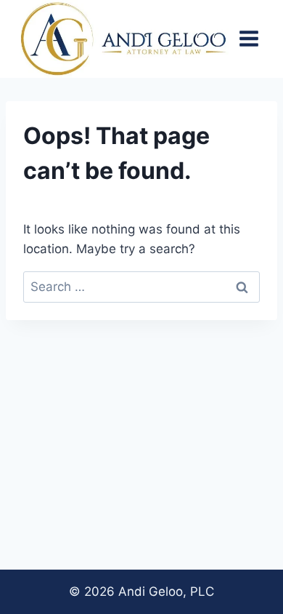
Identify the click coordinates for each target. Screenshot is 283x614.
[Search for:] (141, 286)
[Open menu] (248, 39)
